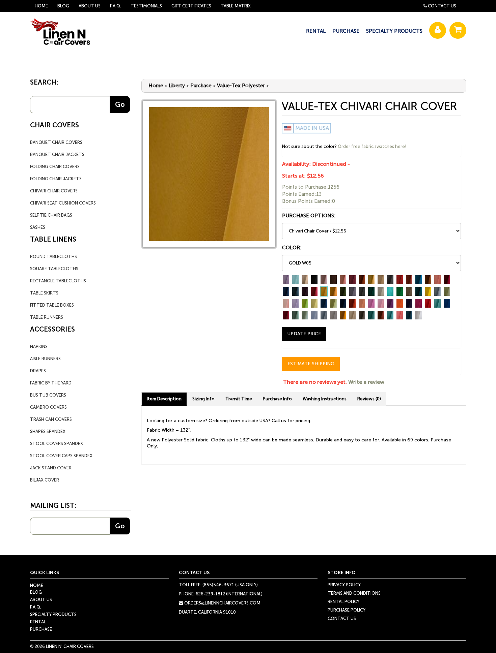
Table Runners (46, 317)
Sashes (37, 227)
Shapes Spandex (47, 431)
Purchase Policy (346, 610)
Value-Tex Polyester (241, 86)
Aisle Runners (45, 358)
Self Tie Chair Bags (51, 215)
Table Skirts (44, 293)
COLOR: (292, 248)
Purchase (201, 86)
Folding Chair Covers (55, 166)
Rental (38, 621)
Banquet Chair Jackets (57, 154)
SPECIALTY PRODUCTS (394, 31)
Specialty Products (53, 614)
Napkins (39, 346)
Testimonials (146, 5)
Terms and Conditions (354, 593)
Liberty (177, 86)
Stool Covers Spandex (56, 443)
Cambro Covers (48, 407)
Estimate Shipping (310, 364)
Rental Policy (343, 601)
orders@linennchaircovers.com (221, 602)
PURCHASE (345, 31)
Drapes (38, 370)
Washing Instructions (325, 398)
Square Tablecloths (54, 268)
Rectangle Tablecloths (58, 280)
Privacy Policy (344, 584)
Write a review (366, 382)
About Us (90, 5)
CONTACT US (342, 618)
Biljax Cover (44, 480)
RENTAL (316, 31)
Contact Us (442, 5)
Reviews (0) (369, 398)
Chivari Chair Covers (54, 190)
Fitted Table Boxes (52, 305)
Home (41, 5)
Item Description (164, 398)
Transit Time (238, 398)
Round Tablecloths (53, 256)
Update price (304, 334)
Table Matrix (236, 5)
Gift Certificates (191, 5)
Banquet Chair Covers (56, 142)
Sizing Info (203, 398)
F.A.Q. (115, 5)
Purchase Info (277, 398)
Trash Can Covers (51, 419)
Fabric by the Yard (51, 382)
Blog (63, 5)
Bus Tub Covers (48, 395)
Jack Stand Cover (51, 467)
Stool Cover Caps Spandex (61, 455)
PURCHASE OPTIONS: (309, 216)
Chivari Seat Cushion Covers (63, 203)
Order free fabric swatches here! (372, 146)
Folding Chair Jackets (56, 178)
